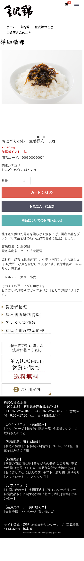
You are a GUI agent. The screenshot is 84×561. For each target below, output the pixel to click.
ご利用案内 (34, 489)
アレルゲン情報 (62, 446)
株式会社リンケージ (45, 524)
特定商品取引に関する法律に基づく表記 (32, 494)
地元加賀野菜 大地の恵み (55, 468)
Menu (77, 2)
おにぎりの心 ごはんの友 (19, 169)
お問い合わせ (14, 489)
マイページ (28, 511)
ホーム (11, 27)
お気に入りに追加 (42, 206)
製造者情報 (13, 446)
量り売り (73, 472)
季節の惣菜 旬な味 (18, 463)
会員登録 (11, 511)
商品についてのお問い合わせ (42, 220)
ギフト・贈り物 (54, 472)
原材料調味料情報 (35, 446)
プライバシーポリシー (60, 489)
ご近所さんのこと (18, 32)
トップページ (14, 428)
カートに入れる (42, 192)
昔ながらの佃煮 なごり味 (51, 463)
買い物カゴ (46, 511)
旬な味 (25, 27)
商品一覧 (44, 428)
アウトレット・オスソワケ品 (25, 476)
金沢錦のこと (44, 27)
